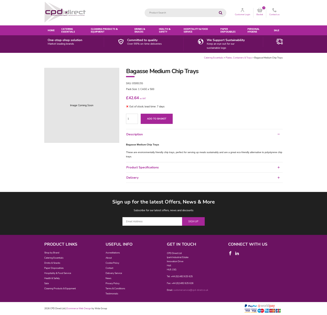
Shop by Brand (51, 252)
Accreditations (113, 252)
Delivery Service (114, 273)
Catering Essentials (68, 30)
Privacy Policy (113, 283)
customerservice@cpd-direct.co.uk (190, 290)
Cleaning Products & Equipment (104, 30)
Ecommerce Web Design (79, 308)
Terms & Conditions (115, 288)
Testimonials (112, 293)
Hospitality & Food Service (196, 30)
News (108, 278)
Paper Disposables (227, 30)
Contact (109, 268)
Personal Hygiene (253, 30)
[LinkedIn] (237, 253)
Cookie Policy (112, 263)
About (109, 257)
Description (134, 134)
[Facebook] (230, 253)
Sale (276, 30)
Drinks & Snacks (139, 30)
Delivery (132, 178)
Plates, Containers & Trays (239, 57)
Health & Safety (164, 30)
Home (51, 30)
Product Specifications (142, 167)
